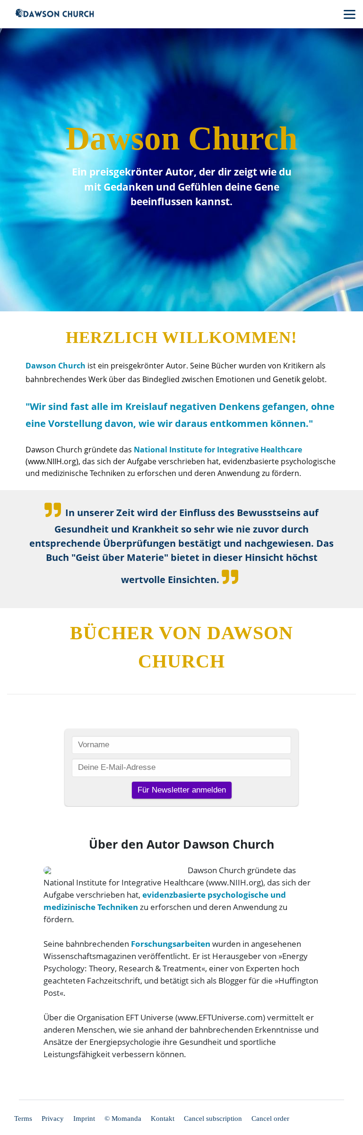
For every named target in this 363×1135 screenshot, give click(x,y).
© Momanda (122, 1118)
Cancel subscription (213, 1118)
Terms (23, 1118)
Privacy (53, 1118)
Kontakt (162, 1118)
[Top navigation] (349, 14)
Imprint (84, 1118)
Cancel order (270, 1118)
